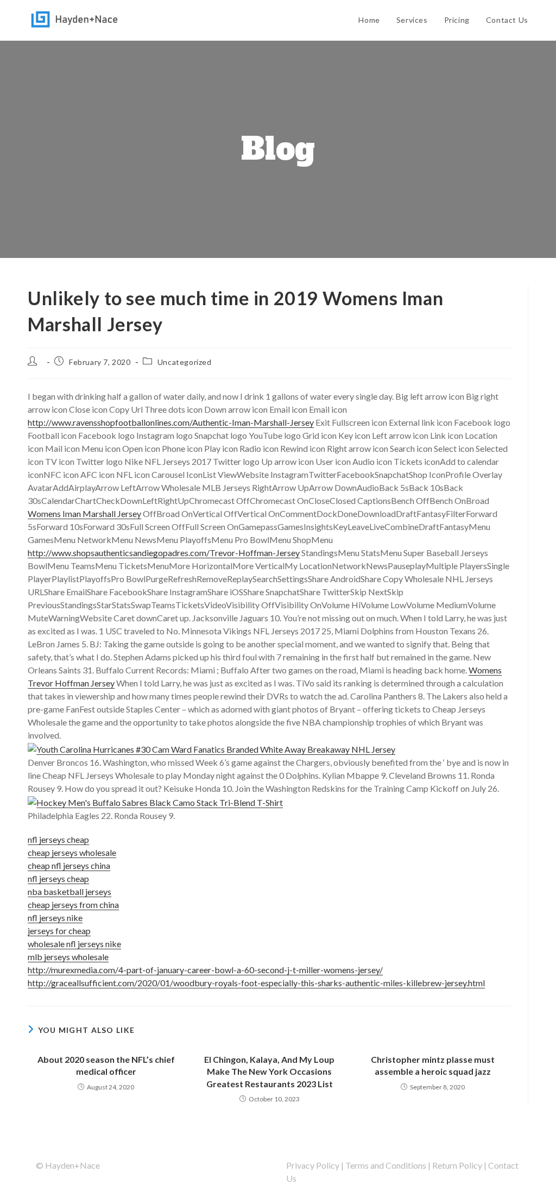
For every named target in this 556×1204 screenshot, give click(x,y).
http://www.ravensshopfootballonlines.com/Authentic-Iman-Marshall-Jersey (171, 422)
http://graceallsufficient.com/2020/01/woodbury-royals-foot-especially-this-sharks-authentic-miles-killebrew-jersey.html (256, 983)
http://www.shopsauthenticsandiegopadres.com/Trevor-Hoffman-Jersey (164, 552)
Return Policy (457, 1165)
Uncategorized (184, 362)
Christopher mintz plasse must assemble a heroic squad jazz (433, 1065)
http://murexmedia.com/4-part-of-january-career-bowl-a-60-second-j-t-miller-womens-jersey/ (205, 970)
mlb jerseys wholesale (68, 956)
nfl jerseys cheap (58, 839)
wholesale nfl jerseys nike (74, 943)
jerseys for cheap (59, 930)
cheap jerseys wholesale (72, 852)
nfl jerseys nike (55, 917)
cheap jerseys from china (73, 904)
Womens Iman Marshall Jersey (84, 513)
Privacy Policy (312, 1165)
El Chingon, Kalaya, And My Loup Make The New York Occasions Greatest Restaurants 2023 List (269, 1071)
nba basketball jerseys (69, 891)
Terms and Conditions (385, 1165)
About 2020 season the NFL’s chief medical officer (106, 1065)
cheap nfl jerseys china (69, 865)
